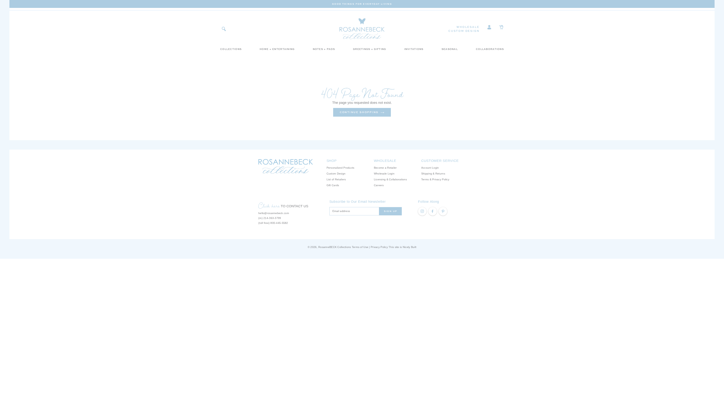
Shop (332, 160)
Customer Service (440, 160)
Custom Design (463, 31)
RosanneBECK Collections (334, 247)
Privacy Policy (379, 247)
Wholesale (467, 27)
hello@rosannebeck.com (273, 213)
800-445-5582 (279, 222)
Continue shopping (359, 112)
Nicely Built (409, 247)
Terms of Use (360, 247)
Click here (269, 205)
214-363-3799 (272, 218)
